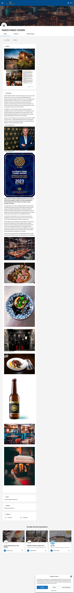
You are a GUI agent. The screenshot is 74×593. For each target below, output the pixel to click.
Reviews (16, 33)
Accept (42, 587)
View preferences (66, 587)
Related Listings (30, 33)
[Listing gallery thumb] (19, 68)
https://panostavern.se (9, 508)
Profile (5, 33)
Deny (54, 587)
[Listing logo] (4, 25)
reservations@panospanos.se (11, 499)
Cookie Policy (53, 590)
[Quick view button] (22, 550)
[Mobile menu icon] (2, 3)
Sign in (71, 2)
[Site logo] (11, 3)
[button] (71, 576)
